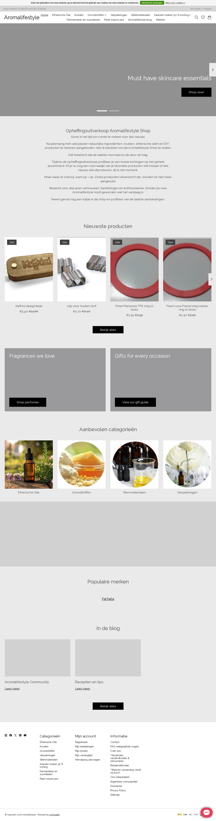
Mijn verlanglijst (83, 755)
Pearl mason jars (114, 19)
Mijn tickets (81, 750)
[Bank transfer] (185, 814)
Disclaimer (116, 786)
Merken (160, 19)
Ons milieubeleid (119, 777)
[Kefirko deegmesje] (29, 269)
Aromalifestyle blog (140, 19)
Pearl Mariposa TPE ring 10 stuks (134, 307)
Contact (114, 742)
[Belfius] (196, 814)
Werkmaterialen (140, 15)
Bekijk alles (108, 329)
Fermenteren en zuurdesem (83, 19)
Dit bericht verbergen (152, 3)
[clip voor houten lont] (82, 269)
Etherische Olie (61, 15)
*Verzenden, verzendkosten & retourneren (119, 758)
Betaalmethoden (119, 765)
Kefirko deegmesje (28, 306)
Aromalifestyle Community (27, 682)
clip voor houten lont (81, 306)
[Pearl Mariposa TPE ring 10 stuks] (134, 269)
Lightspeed (54, 815)
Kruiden (79, 15)
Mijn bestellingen (84, 746)
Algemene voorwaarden (124, 781)
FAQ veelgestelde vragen (124, 746)
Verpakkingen (119, 15)
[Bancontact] (191, 814)
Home (44, 15)
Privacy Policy (118, 790)
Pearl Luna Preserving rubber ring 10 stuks (187, 307)
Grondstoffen (81, 492)
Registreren (81, 742)
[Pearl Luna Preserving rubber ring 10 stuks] (187, 269)
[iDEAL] (180, 814)
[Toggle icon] (196, 17)
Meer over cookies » (175, 3)
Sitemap (115, 794)
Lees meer (12, 688)
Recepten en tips (89, 682)
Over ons (115, 750)
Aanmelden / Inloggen (201, 9)
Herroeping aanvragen (87, 759)
